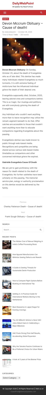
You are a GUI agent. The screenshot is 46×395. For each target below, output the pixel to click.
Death (5, 19)
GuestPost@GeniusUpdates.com (23, 391)
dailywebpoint (10, 32)
